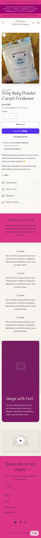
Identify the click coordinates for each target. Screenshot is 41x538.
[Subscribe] (34, 486)
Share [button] (6, 175)
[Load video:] (20, 440)
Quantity (5, 111)
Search (6, 502)
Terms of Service (10, 507)
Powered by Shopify (27, 533)
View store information (12, 149)
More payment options (21, 136)
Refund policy (9, 512)
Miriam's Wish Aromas (18, 533)
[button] (2, 23)
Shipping (12, 107)
